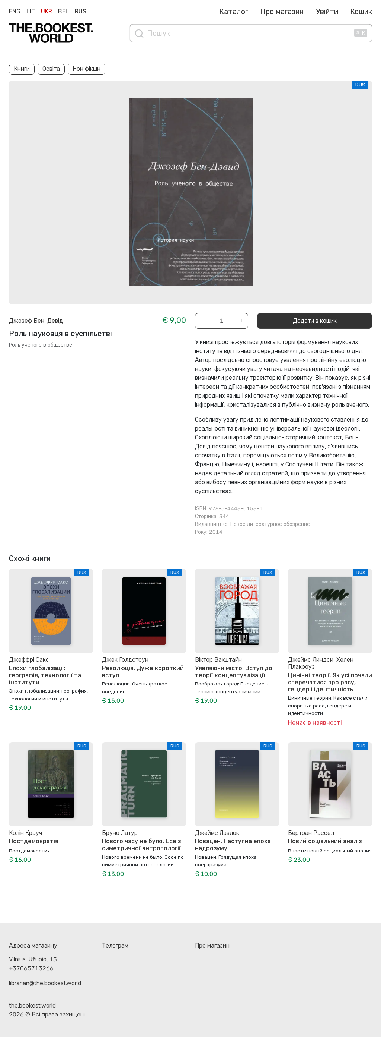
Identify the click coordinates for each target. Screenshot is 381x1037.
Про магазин (282, 11)
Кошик (361, 11)
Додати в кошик (315, 320)
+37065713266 (31, 968)
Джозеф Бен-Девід (36, 320)
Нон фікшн (86, 68)
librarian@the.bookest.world (45, 983)
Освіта (51, 68)
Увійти (327, 11)
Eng (14, 11)
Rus (80, 11)
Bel (63, 11)
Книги (22, 68)
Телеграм (115, 945)
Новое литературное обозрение (270, 524)
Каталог (233, 11)
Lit (30, 11)
